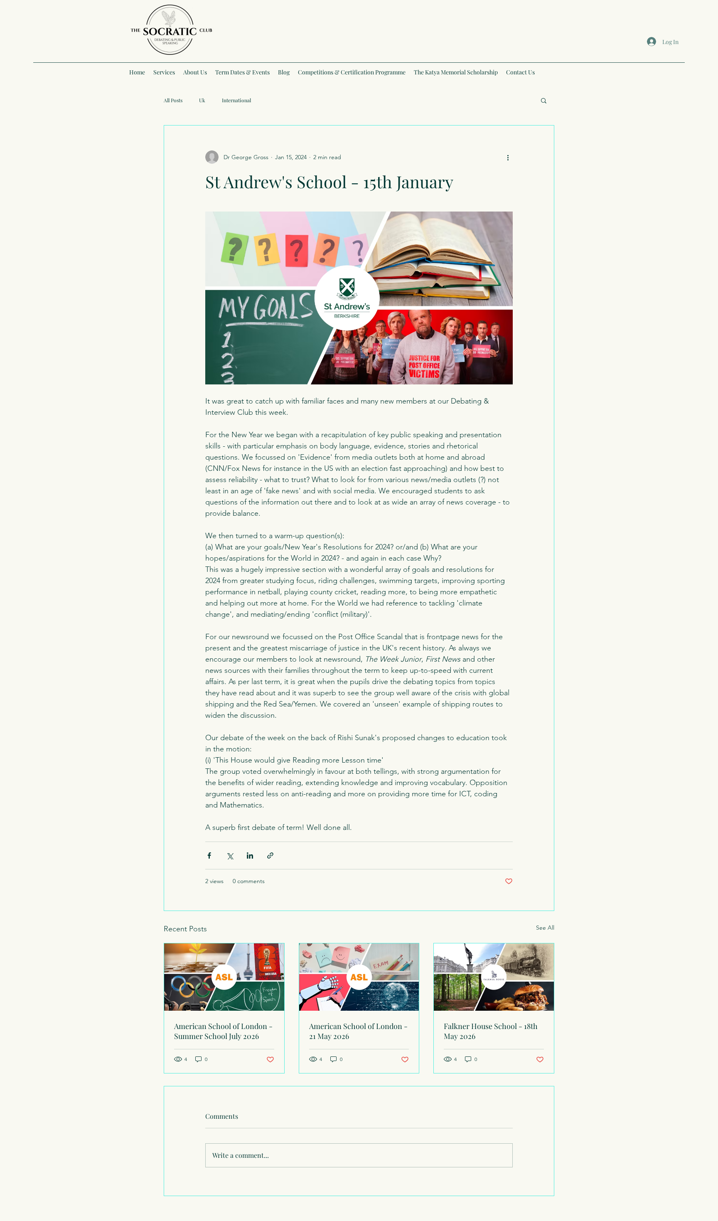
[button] (544, 100)
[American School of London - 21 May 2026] (359, 977)
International (236, 100)
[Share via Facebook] (209, 855)
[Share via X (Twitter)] (230, 855)
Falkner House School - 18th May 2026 (491, 1031)
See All (545, 927)
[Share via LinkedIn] (250, 855)
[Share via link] (270, 855)
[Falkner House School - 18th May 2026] (494, 977)
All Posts (173, 100)
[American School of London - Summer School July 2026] (224, 977)
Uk (202, 100)
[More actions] (508, 157)
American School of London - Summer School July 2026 (223, 1031)
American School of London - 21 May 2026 (358, 1031)
